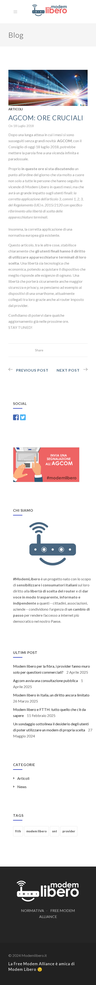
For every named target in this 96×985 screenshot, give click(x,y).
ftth (18, 831)
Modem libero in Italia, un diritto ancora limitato (51, 695)
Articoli (15, 109)
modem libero (36, 831)
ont (54, 831)
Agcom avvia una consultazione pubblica (45, 680)
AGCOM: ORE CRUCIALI (45, 118)
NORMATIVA (32, 910)
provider (68, 831)
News (22, 786)
